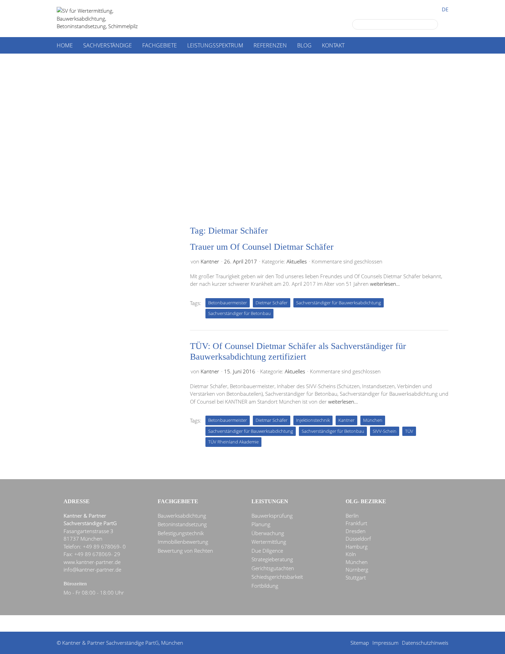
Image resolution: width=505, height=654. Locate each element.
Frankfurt (356, 523)
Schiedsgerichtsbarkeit (277, 576)
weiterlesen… (385, 283)
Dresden (356, 531)
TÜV (409, 431)
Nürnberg (357, 569)
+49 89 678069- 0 (104, 546)
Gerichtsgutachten (272, 568)
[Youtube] (279, 623)
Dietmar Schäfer (272, 303)
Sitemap (359, 642)
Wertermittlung (268, 541)
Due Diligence (267, 550)
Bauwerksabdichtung (182, 515)
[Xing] (266, 623)
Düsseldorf (358, 538)
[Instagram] (291, 623)
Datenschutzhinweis (425, 642)
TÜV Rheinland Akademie (233, 442)
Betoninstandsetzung (182, 524)
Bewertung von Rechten (185, 550)
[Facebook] (242, 623)
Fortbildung (264, 585)
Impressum (385, 642)
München (372, 420)
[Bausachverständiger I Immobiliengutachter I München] (105, 18)
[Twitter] (229, 623)
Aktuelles (297, 261)
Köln (351, 554)
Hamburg (357, 546)
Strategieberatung (272, 559)
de (445, 9)
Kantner (210, 261)
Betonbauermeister (227, 303)
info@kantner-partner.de (92, 569)
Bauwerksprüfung (272, 515)
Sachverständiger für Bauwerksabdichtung (338, 303)
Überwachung (267, 533)
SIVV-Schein (384, 431)
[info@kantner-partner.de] (254, 623)
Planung (260, 524)
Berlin (352, 515)
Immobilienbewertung (183, 541)
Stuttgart (356, 577)
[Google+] (217, 623)
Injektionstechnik (313, 420)
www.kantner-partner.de (92, 562)
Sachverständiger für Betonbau (239, 313)
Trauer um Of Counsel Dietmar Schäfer (262, 247)
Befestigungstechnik (181, 533)
